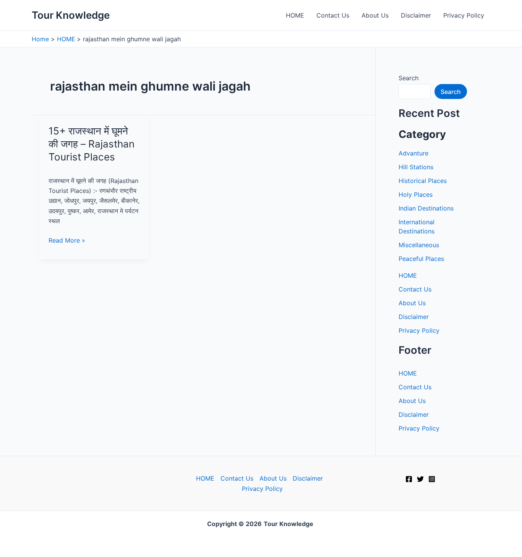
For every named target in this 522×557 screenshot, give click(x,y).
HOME (295, 15)
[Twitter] (420, 479)
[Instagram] (431, 479)
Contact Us (332, 15)
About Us (375, 15)
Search (408, 78)
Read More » (67, 240)
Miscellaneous (419, 245)
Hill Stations (416, 167)
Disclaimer (416, 15)
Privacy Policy (463, 15)
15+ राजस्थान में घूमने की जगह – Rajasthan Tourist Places (92, 144)
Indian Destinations (426, 208)
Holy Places (416, 194)
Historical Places (423, 181)
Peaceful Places (421, 258)
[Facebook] (408, 479)
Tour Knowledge (71, 15)
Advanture (413, 153)
